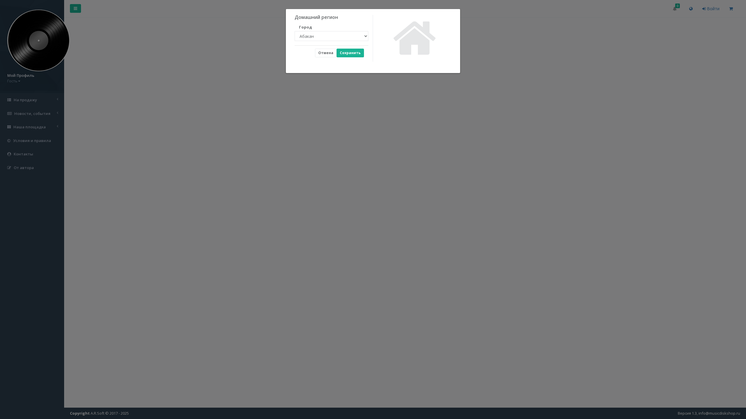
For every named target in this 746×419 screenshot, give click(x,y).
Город (303, 27)
